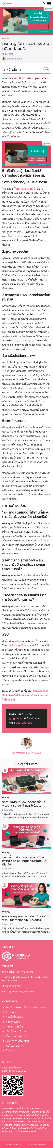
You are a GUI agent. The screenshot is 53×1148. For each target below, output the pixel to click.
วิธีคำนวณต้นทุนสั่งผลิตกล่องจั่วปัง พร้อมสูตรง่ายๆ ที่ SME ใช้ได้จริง (23, 804)
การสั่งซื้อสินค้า (14, 1017)
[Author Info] (26, 747)
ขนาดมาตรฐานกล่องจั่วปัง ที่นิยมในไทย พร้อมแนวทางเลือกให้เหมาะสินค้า (25, 918)
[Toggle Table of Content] (44, 69)
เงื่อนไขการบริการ (16, 1031)
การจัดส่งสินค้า (14, 1026)
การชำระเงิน (13, 1021)
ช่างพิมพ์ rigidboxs (14, 59)
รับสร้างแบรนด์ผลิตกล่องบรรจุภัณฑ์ (26, 1007)
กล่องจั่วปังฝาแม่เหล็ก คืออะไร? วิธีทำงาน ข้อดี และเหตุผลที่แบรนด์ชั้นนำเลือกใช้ (24, 861)
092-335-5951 (24, 722)
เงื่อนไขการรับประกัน (17, 1036)
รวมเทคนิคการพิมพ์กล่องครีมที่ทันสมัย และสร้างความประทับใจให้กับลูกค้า (25, 695)
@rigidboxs (16, 718)
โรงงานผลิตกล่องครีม (25, 188)
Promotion (12, 1012)
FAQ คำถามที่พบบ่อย (17, 1040)
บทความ (6, 38)
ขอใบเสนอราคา (15, 1045)
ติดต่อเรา (11, 1050)
